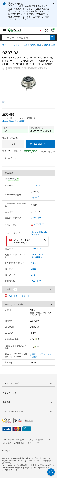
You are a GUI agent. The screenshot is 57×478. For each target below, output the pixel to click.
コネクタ (16, 44)
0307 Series (36, 218)
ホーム (5, 44)
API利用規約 (19, 443)
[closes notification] (53, 3)
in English (6, 450)
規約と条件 (7, 443)
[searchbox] (26, 37)
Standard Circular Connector (39, 233)
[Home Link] (19, 30)
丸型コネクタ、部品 (32, 44)
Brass (33, 269)
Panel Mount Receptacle (37, 255)
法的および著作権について (39, 439)
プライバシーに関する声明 (13, 439)
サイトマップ (33, 443)
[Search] (52, 37)
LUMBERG (36, 186)
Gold (33, 275)
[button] (4, 30)
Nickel (34, 263)
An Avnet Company (11, 458)
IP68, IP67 (36, 280)
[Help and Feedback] (51, 472)
